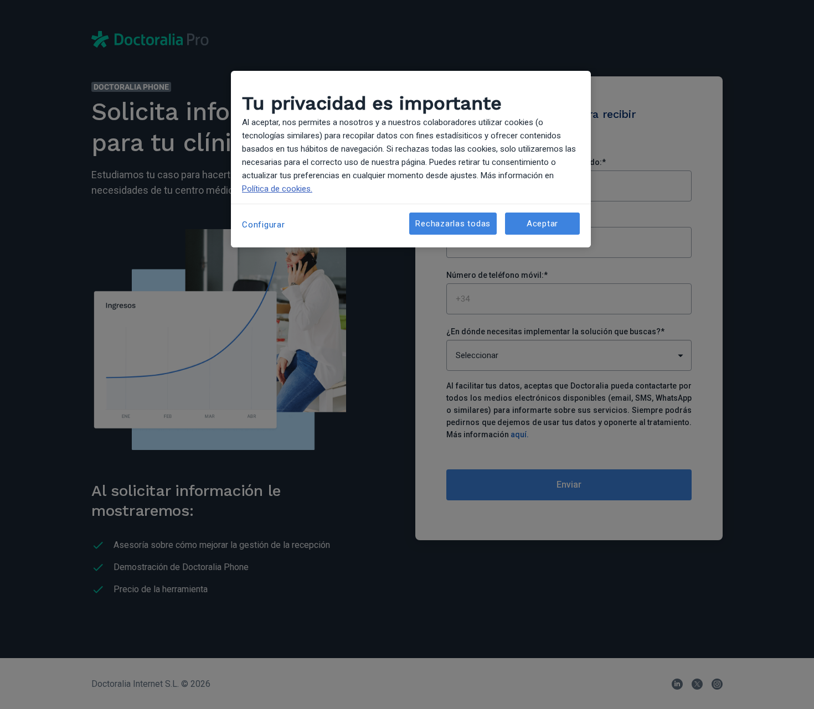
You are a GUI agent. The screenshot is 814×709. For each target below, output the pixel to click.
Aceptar (542, 224)
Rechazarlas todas (453, 224)
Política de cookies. (277, 189)
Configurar (263, 225)
